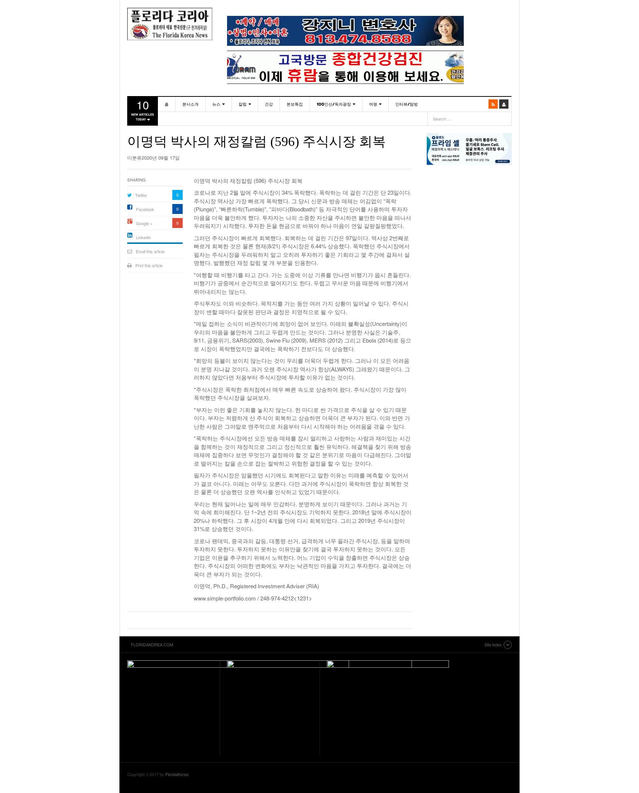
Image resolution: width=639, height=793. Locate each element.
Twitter (141, 195)
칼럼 (243, 104)
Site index (493, 644)
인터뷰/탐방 (406, 104)
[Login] (503, 104)
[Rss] (493, 104)
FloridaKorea (176, 774)
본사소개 (190, 104)
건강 (269, 104)
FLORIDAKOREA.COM (169, 24)
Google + (144, 223)
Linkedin (143, 237)
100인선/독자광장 (334, 104)
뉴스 (216, 104)
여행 (373, 104)
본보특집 (295, 104)
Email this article (150, 251)
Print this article (149, 265)
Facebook (145, 209)
